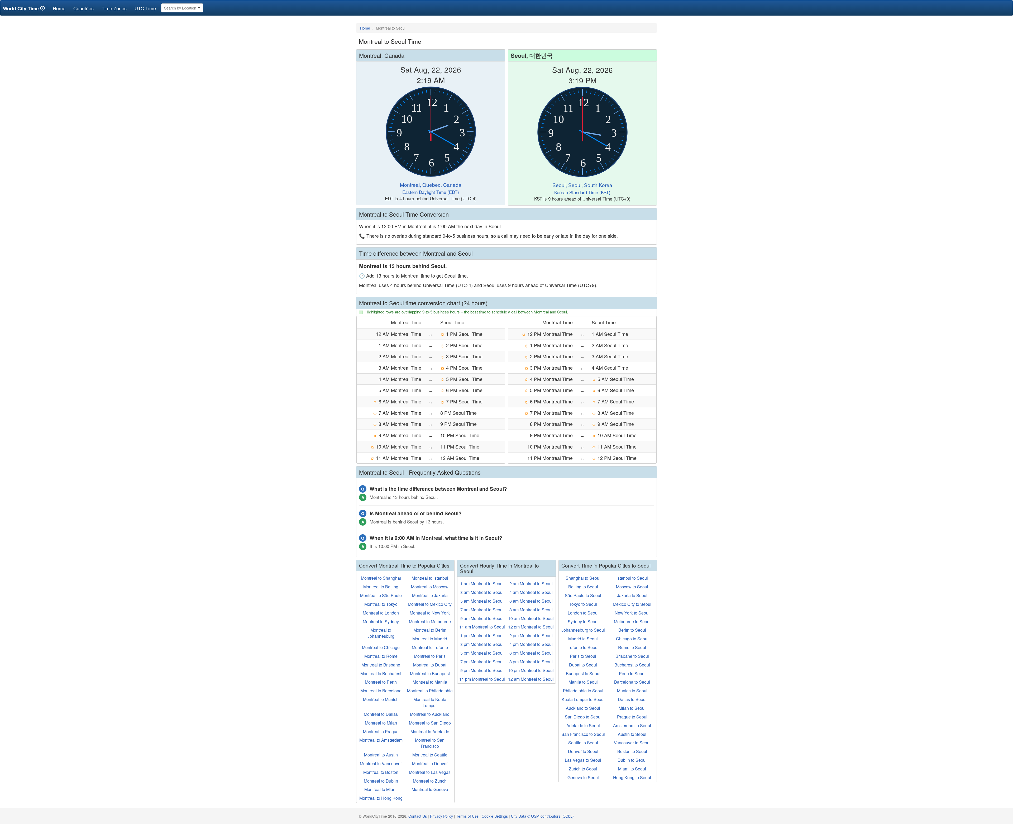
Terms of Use (467, 816)
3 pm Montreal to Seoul (482, 644)
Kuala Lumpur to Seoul (583, 699)
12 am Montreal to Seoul (531, 679)
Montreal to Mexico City (430, 604)
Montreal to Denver (430, 763)
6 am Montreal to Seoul (531, 601)
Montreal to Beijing (380, 587)
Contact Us (417, 816)
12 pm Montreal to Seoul (531, 627)
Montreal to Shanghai (381, 578)
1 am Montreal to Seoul (482, 583)
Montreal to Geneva (430, 789)
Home (61, 8)
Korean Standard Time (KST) (582, 192)
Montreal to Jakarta (430, 595)
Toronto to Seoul (583, 647)
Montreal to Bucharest (380, 673)
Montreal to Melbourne (430, 621)
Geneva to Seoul (583, 777)
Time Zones (114, 8)
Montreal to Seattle (429, 755)
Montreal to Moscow (429, 587)
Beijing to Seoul (583, 587)
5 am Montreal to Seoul (482, 601)
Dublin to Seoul (632, 760)
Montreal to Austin (381, 755)
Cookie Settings (495, 816)
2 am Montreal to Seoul (531, 583)
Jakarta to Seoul (632, 595)
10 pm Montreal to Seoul (531, 670)
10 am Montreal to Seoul (531, 618)
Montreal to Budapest (430, 673)
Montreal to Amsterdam (381, 740)
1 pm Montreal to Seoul (482, 635)
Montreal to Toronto (430, 647)
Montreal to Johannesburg (380, 633)
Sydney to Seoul (583, 621)
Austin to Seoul (632, 734)
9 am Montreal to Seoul (482, 618)
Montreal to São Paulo (381, 595)
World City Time (21, 8)
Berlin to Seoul (632, 630)
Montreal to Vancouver (381, 763)
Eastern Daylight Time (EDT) (430, 192)
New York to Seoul (632, 613)
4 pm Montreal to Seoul (531, 644)
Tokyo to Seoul (583, 604)
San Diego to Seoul (583, 717)
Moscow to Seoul (632, 587)
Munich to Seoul (632, 691)
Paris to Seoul (583, 656)
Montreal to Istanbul (430, 578)
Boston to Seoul (632, 751)
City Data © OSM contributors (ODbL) (542, 816)
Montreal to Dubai (429, 665)
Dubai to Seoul (583, 665)
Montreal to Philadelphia (430, 691)
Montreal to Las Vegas (430, 772)
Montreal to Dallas (381, 714)
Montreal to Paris (430, 656)
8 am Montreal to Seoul (531, 610)
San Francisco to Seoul (583, 734)
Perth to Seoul (632, 673)
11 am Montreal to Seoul (482, 627)
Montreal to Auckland (430, 714)
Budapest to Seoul (583, 673)
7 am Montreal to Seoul (482, 610)
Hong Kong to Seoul (632, 777)
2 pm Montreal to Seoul (531, 635)
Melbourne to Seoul (632, 621)
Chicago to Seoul (632, 639)
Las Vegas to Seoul (583, 760)
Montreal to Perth (381, 682)
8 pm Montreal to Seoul (531, 662)
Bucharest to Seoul (632, 665)
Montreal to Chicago (381, 647)
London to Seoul (583, 613)
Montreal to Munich (381, 699)
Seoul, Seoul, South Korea (582, 184)
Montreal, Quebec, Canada (430, 184)
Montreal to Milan (381, 723)
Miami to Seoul (632, 769)
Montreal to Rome (381, 656)
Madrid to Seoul (583, 639)
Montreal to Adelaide (429, 731)
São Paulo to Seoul (583, 595)
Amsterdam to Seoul (632, 725)
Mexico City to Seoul (632, 604)
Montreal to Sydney (381, 621)
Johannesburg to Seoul (583, 630)
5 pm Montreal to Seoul (482, 653)
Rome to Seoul (632, 647)
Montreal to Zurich (430, 781)
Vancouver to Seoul (632, 743)
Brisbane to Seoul (632, 656)
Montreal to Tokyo (381, 604)
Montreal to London (381, 613)
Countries (83, 8)
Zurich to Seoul (583, 769)
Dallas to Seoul (632, 699)
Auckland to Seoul (583, 708)
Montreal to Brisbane (380, 665)
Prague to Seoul (632, 717)
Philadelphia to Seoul (583, 691)
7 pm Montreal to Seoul (482, 662)
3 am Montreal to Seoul (482, 592)
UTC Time (145, 8)
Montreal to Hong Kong (381, 798)
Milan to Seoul (632, 708)
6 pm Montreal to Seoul (531, 653)
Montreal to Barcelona (381, 691)
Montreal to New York (430, 613)
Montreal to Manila (430, 682)
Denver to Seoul (583, 751)
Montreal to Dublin (381, 781)
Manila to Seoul (583, 682)
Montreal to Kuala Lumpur (429, 702)
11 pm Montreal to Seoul (482, 679)
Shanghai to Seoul (583, 578)
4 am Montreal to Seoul (531, 592)
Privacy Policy (441, 816)
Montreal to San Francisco (430, 743)
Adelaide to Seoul (583, 725)
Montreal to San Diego (430, 723)
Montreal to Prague (381, 731)
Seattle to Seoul (583, 743)
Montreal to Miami (381, 789)
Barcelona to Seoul (632, 682)
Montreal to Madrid (429, 639)
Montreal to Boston (380, 772)
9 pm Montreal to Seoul (482, 670)
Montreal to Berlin (429, 630)
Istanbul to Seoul (632, 578)
